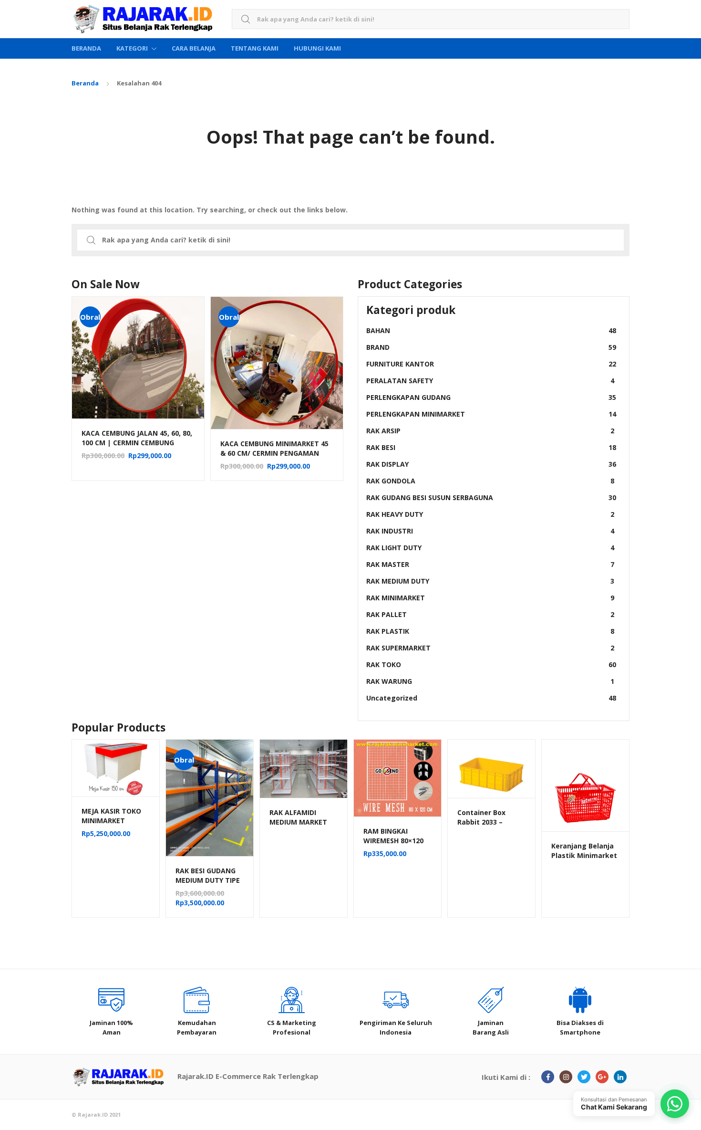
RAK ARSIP (490, 430)
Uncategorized (491, 697)
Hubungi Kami (317, 48)
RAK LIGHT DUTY (490, 547)
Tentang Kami (254, 48)
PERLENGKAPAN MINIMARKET (491, 414)
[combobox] (430, 19)
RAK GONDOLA (490, 480)
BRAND (491, 347)
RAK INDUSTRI (490, 530)
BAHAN (491, 330)
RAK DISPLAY (491, 464)
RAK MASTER (490, 564)
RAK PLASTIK (490, 631)
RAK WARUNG (490, 681)
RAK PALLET (490, 614)
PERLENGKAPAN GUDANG (491, 397)
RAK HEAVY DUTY (490, 514)
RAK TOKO (491, 664)
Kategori (132, 48)
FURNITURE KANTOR (491, 363)
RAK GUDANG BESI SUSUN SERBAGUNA (491, 497)
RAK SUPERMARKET (490, 647)
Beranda (86, 48)
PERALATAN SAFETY (490, 380)
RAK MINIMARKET (490, 597)
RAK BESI (491, 447)
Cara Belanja (194, 48)
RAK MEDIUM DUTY (490, 581)
